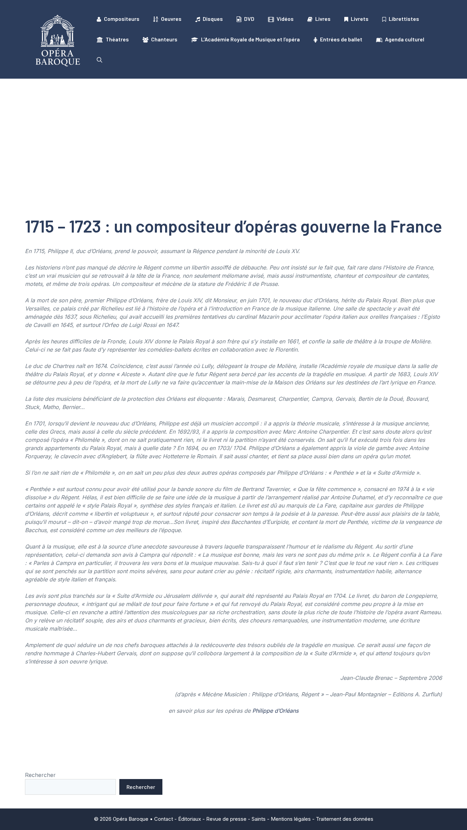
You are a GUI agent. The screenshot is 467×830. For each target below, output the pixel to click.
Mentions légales (291, 819)
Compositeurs (121, 18)
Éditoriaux (189, 819)
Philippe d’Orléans (275, 710)
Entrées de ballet (341, 39)
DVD (249, 18)
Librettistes (404, 18)
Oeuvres (171, 18)
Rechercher (40, 775)
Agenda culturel (404, 39)
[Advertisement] (233, 130)
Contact (163, 819)
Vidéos (285, 18)
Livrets (360, 18)
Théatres (117, 39)
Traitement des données (344, 819)
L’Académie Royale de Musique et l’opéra (250, 39)
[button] (99, 60)
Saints (259, 819)
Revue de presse (226, 819)
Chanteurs (164, 39)
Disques (213, 18)
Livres (323, 18)
